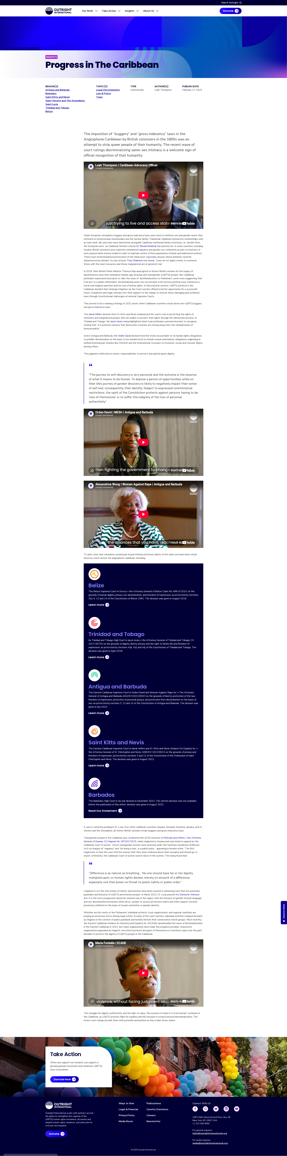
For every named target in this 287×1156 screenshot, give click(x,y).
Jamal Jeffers (95, 314)
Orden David (124, 335)
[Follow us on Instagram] (205, 1108)
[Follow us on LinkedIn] (226, 1108)
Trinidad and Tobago (57, 107)
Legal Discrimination (108, 90)
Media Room (126, 1121)
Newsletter (153, 1121)
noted (151, 260)
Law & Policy (103, 93)
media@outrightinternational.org (210, 1143)
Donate (228, 11)
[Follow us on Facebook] (195, 1108)
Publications (153, 1103)
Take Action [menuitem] (109, 11)
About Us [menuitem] (148, 11)
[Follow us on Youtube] (236, 1108)
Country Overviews (157, 1109)
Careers (151, 1115)
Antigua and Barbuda (57, 90)
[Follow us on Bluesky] (216, 1108)
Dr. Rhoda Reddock (146, 246)
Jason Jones (116, 321)
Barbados (51, 93)
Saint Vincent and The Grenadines (65, 100)
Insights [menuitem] (129, 11)
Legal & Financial (128, 1109)
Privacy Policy (126, 1115)
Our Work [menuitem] (87, 11)
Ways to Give (126, 1103)
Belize (49, 111)
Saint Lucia (51, 104)
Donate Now (62, 1079)
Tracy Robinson (135, 260)
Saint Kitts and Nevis (57, 97)
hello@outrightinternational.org (210, 1133)
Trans (99, 97)
